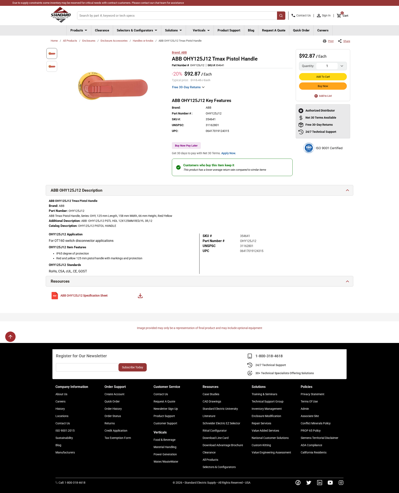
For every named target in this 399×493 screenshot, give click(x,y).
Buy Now (323, 86)
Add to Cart (323, 76)
